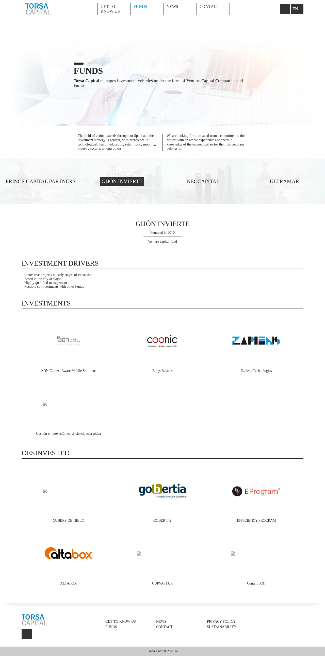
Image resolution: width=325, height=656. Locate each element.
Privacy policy (221, 621)
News (172, 6)
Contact (209, 6)
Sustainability (221, 627)
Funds (140, 6)
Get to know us (120, 621)
